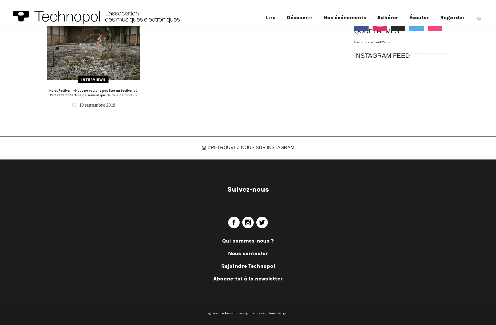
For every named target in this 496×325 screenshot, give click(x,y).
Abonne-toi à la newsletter (248, 279)
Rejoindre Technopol (248, 266)
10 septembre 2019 (96, 105)
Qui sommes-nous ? (248, 241)
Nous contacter (248, 253)
